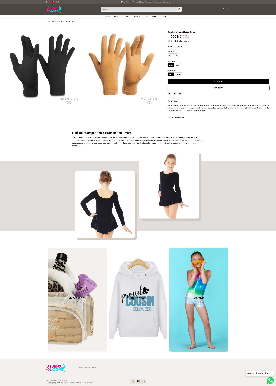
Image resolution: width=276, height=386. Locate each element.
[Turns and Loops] (53, 9)
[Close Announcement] (232, 2)
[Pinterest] (180, 93)
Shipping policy (88, 383)
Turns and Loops (61, 380)
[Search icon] (179, 9)
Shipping (170, 41)
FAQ (146, 17)
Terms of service (75, 383)
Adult (177, 65)
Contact (163, 17)
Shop (116, 17)
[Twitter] (175, 93)
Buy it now (218, 88)
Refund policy (51, 383)
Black (170, 74)
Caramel (178, 74)
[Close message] (272, 372)
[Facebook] (169, 93)
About (154, 17)
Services (137, 17)
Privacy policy (63, 383)
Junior (171, 65)
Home (107, 17)
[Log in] (224, 9)
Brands (126, 17)
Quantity (171, 51)
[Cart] (228, 9)
